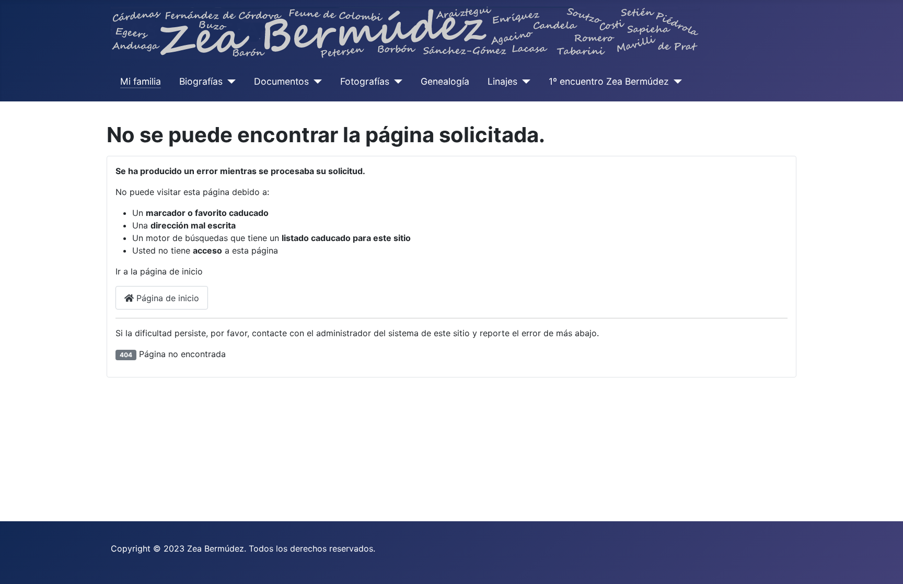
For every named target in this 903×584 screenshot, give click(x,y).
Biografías (201, 81)
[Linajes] (523, 81)
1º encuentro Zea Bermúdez (609, 81)
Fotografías (364, 81)
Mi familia (140, 81)
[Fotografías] (395, 81)
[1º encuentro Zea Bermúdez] (675, 81)
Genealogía (445, 81)
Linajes (502, 81)
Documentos (281, 81)
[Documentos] (315, 81)
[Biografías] (229, 81)
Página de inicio (166, 298)
